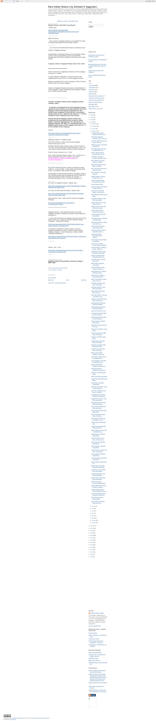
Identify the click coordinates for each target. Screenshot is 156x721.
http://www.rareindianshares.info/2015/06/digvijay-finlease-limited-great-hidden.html (67, 186)
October (94, 128)
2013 (91, 547)
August (93, 506)
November (94, 126)
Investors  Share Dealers (96, 96)
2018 (91, 535)
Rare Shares (91, 104)
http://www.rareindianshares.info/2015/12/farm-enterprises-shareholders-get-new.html (67, 237)
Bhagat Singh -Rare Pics (94, 660)
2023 (91, 122)
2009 (91, 556)
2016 (91, 540)
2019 (91, 533)
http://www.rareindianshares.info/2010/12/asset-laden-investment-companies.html (65, 251)
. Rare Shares (59, 269)
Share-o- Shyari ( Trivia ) (94, 108)
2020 (91, 530)
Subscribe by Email (73, 21)
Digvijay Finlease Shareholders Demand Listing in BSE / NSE (65, 261)
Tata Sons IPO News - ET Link (98, 310)
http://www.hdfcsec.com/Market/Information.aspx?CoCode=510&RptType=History (64, 134)
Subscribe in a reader (62, 21)
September (94, 131)
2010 (91, 554)
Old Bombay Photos (93, 658)
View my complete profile (95, 626)
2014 (91, 544)
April (93, 515)
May (93, 513)
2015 (91, 542)
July (93, 508)
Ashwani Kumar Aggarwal (97, 613)
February (94, 520)
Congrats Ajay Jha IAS (94, 638)
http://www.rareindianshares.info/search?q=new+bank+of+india (61, 203)
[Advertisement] (67, 286)
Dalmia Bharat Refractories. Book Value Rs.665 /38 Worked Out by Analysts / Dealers (96, 66)
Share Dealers (92, 106)
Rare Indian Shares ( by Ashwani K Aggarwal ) (72, 7)
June (93, 510)
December (94, 124)
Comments (91, 91)
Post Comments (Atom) (60, 282)
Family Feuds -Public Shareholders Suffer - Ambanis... (96, 236)
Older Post (83, 280)
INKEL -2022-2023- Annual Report (99, 376)
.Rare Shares (92, 89)
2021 (91, 528)
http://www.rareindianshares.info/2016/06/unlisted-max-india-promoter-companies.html (66, 225)
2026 (91, 115)
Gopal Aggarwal (13, 719)
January (94, 522)
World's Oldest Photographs (95, 652)
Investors (91, 93)
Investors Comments (95, 98)
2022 (91, 525)
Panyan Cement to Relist (97, 184)
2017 (91, 537)
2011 (91, 552)
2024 (91, 119)
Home (67, 280)
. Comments (53, 269)
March (93, 518)
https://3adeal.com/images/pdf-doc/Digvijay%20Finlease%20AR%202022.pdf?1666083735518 (63, 31)
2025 (91, 117)
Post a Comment (52, 277)
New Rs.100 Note (93, 633)
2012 (91, 549)
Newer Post (51, 280)
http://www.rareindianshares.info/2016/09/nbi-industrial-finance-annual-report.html (66, 194)
